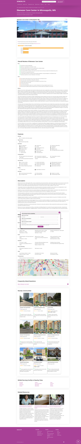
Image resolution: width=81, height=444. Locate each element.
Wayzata (51, 385)
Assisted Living (19, 4)
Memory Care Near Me (50, 433)
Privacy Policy (59, 435)
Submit (40, 226)
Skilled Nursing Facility (22, 7)
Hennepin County (31, 7)
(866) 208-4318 (37, 43)
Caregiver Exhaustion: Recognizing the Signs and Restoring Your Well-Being (25, 406)
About (45, 4)
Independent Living (31, 4)
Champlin (21, 383)
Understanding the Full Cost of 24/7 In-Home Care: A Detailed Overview (56, 406)
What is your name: (25, 215)
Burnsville (21, 382)
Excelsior (20, 385)
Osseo (51, 382)
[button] (44, 269)
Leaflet (60, 275)
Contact (49, 4)
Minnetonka (37, 385)
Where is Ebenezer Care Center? (23, 284)
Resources (42, 4)
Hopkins (36, 382)
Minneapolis (36, 7)
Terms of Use (33, 224)
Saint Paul (52, 383)
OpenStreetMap (63, 275)
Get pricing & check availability (28, 213)
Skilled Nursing (37, 4)
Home (18, 7)
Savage (51, 384)
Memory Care (25, 4)
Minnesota (27, 7)
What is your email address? (26, 218)
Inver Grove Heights (38, 383)
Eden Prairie (21, 384)
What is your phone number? (27, 221)
